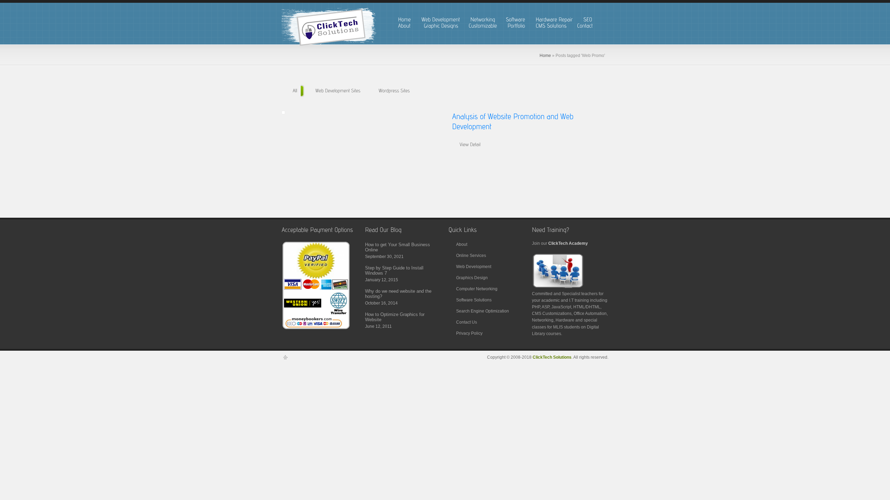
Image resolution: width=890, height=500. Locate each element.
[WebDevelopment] (440, 19)
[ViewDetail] (470, 145)
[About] (406, 26)
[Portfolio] (516, 26)
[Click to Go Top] (285, 360)
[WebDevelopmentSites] (337, 91)
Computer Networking (476, 288)
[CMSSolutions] (551, 26)
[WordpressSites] (394, 91)
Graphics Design (472, 277)
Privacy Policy (469, 333)
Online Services (471, 255)
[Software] (516, 19)
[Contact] (586, 26)
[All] (294, 91)
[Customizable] (482, 26)
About (461, 244)
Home (545, 55)
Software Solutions (474, 300)
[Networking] (483, 19)
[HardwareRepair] (554, 19)
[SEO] (588, 19)
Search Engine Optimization (482, 311)
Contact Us (466, 322)
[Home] (404, 19)
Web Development (473, 266)
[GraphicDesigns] (441, 26)
